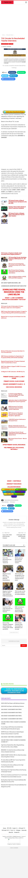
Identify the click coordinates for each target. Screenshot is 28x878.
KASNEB (20, 494)
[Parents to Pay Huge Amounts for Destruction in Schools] (8, 602)
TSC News (11, 43)
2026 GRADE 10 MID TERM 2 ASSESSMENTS (11, 736)
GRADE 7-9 (10, 492)
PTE (14, 496)
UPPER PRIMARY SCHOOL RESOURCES (14, 444)
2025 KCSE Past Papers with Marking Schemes (12, 706)
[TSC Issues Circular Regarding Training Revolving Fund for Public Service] (4, 265)
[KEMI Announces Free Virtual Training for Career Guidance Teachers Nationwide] (4, 408)
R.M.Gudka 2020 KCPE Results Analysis (21, 536)
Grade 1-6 (14, 828)
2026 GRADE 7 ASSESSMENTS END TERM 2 (11, 709)
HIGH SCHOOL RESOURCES (14, 387)
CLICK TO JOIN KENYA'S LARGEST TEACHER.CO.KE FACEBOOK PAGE (14, 690)
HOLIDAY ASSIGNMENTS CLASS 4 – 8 (14, 384)
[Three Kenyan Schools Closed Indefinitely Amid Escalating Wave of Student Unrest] (4, 434)
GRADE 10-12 (9, 489)
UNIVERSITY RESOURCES (14, 484)
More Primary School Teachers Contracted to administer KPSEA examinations (16, 271)
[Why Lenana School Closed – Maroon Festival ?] (4, 440)
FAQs (16, 837)
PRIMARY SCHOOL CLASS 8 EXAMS (14, 381)
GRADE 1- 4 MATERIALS (14, 481)
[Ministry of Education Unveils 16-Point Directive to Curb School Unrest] (4, 427)
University (24, 830)
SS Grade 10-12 (5, 830)
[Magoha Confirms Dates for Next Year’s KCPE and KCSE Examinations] (8, 586)
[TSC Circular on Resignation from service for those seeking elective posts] (20, 568)
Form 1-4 (12, 830)
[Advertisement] (14, 20)
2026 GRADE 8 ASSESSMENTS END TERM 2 (11, 712)
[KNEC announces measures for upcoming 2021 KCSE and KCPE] (20, 602)
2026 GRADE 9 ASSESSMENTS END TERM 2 (11, 715)
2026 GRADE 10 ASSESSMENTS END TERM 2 (11, 718)
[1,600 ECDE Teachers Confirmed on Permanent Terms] (4, 421)
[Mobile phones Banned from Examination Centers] (20, 552)
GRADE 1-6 (20, 492)
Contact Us (16, 832)
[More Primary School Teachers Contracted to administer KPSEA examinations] (4, 271)
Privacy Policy (11, 837)
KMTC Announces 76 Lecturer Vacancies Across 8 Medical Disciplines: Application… (16, 414)
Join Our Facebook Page (15, 112)
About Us (11, 832)
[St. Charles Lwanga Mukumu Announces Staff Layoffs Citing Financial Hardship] (4, 395)
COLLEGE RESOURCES (14, 487)
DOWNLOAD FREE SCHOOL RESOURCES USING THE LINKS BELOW (14, 292)
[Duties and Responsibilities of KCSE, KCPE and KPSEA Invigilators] (4, 278)
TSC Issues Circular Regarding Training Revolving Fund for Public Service (17, 265)
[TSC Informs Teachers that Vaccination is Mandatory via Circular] (20, 617)
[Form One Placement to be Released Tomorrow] (8, 552)
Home (4, 828)
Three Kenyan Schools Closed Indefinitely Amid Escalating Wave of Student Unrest (17, 433)
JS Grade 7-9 (21, 828)
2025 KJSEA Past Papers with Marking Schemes (12, 703)
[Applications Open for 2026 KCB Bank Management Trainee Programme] (4, 402)
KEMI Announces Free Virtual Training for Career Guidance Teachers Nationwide (16, 408)
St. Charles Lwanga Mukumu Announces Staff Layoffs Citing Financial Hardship (16, 395)
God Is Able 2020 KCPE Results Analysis (7, 536)
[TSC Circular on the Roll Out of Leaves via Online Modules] (20, 586)
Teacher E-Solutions (16, 844)
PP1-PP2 (10, 494)
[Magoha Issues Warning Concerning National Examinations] (8, 568)
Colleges (18, 830)
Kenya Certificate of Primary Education (11, 500)
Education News (5, 43)
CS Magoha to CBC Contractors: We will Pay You (13, 371)
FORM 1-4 (21, 489)
